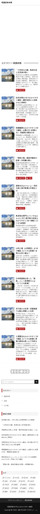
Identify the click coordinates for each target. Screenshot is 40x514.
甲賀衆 (15, 488)
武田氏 (24, 484)
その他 (6, 405)
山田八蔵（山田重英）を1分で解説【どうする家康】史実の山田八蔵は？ (27, 250)
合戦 (30, 178)
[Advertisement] (20, 32)
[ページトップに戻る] (36, 510)
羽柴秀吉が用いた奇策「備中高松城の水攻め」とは (20, 430)
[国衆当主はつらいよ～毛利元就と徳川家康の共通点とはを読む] (8, 190)
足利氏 (14, 491)
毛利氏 (33, 484)
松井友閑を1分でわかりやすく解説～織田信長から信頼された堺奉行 (27, 100)
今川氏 (17, 478)
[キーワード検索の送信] (36, 382)
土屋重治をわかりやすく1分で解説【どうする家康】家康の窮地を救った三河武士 (27, 338)
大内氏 (14, 481)
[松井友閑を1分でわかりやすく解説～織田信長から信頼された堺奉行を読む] (8, 102)
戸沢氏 (7, 484)
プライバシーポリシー (15, 500)
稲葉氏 (24, 488)
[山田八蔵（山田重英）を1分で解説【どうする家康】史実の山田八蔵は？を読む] (8, 253)
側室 (33, 478)
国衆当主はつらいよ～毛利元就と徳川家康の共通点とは (26, 188)
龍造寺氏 (32, 491)
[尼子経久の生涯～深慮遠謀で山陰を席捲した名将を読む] (8, 313)
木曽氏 (15, 484)
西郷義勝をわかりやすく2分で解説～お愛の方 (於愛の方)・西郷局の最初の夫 (27, 130)
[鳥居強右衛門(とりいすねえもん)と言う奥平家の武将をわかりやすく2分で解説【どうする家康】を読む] (8, 221)
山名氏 (32, 481)
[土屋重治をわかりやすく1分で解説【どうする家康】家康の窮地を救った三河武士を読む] (8, 341)
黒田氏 (23, 491)
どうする (7, 478)
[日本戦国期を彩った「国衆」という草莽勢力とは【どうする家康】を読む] (8, 283)
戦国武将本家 (7, 2)
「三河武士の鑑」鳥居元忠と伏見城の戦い (16, 425)
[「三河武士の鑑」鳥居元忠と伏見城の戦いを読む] (8, 75)
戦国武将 (22, 90)
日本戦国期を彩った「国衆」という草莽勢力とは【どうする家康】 (25, 280)
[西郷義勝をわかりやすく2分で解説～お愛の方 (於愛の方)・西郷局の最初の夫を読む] (8, 133)
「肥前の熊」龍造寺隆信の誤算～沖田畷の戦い (18, 464)
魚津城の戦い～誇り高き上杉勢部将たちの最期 (18, 420)
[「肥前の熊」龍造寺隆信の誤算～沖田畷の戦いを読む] (8, 163)
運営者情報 (28, 500)
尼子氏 (23, 481)
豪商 (6, 491)
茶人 (32, 488)
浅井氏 (7, 488)
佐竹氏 (26, 478)
